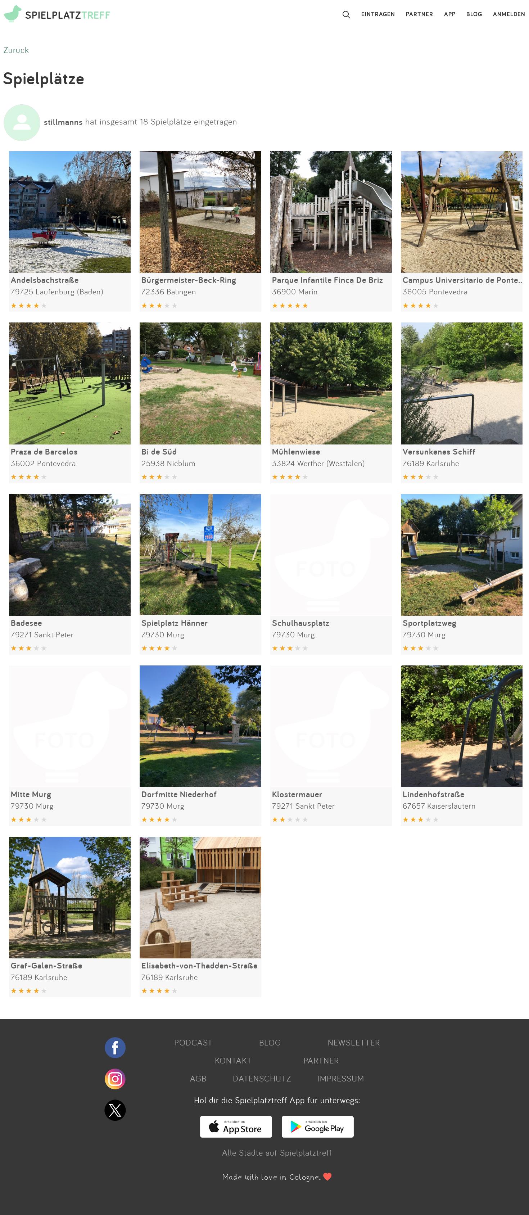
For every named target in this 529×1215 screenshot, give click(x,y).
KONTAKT (233, 1060)
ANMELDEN (509, 14)
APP (450, 14)
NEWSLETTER (354, 1042)
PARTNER (419, 14)
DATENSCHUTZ (262, 1078)
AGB (198, 1078)
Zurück (16, 49)
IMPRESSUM (341, 1078)
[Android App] (317, 1134)
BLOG (474, 14)
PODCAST (193, 1042)
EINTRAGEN (378, 14)
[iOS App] (236, 1134)
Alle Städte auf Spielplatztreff (277, 1152)
